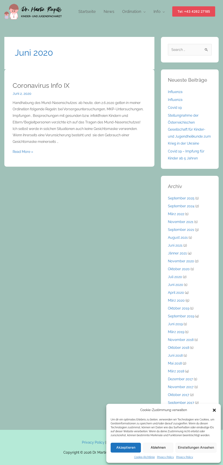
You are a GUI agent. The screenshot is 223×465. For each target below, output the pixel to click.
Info (157, 11)
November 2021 (180, 222)
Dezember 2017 (180, 379)
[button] (214, 410)
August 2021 (178, 237)
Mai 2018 (175, 363)
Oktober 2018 (178, 348)
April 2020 (176, 292)
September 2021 (181, 230)
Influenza (175, 92)
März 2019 (176, 332)
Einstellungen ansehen (196, 447)
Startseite (87, 11)
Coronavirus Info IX (41, 85)
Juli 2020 (175, 277)
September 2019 (181, 316)
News (109, 11)
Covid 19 (175, 107)
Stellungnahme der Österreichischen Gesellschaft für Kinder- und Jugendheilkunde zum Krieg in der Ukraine (189, 129)
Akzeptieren (125, 447)
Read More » (23, 152)
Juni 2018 (175, 355)
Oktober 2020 (179, 269)
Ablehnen (158, 447)
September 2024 (181, 206)
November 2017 (181, 387)
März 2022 (176, 214)
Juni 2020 (175, 285)
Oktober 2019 (178, 308)
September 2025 (181, 198)
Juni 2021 (175, 245)
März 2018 (176, 371)
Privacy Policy (165, 457)
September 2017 (181, 403)
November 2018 (181, 340)
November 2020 (181, 261)
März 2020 (176, 300)
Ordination (131, 11)
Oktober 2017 (178, 395)
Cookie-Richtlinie (144, 457)
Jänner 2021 (177, 253)
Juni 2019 (175, 324)
